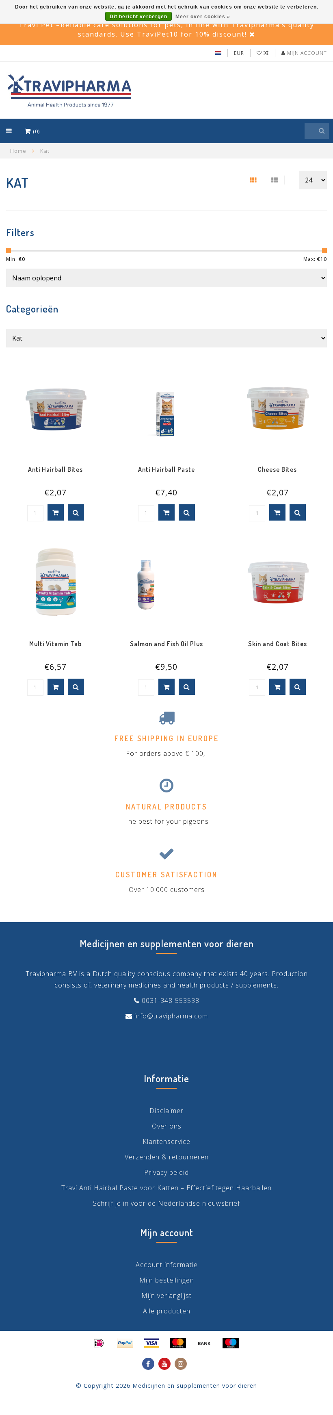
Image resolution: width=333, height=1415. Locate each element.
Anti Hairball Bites (55, 469)
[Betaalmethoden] (99, 1343)
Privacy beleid (166, 1172)
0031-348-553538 (170, 1000)
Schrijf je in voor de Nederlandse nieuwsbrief (166, 1203)
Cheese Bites (277, 469)
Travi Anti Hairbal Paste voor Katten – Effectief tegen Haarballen (166, 1187)
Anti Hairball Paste (166, 469)
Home (18, 150)
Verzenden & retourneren (167, 1156)
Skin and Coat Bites (277, 644)
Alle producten (166, 1310)
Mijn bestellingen (166, 1280)
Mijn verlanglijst (166, 1295)
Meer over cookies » (202, 17)
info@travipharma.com (171, 1015)
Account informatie (167, 1264)
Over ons (167, 1126)
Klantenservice (166, 1141)
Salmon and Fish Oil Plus (166, 644)
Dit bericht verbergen (138, 17)
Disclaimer (166, 1110)
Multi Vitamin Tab (55, 644)
